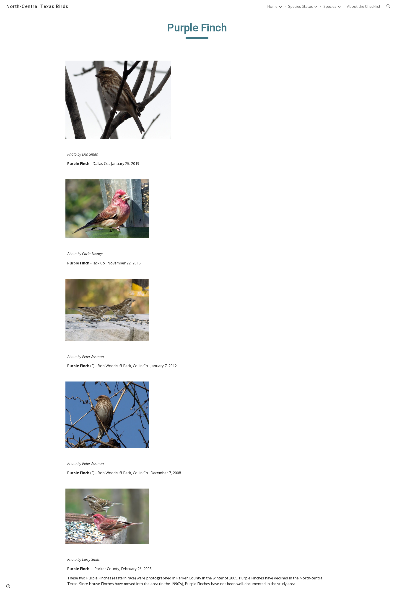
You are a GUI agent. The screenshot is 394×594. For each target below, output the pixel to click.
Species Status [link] (300, 6)
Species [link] (330, 6)
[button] (388, 6)
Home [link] (272, 6)
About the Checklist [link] (363, 6)
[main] (197, 30)
